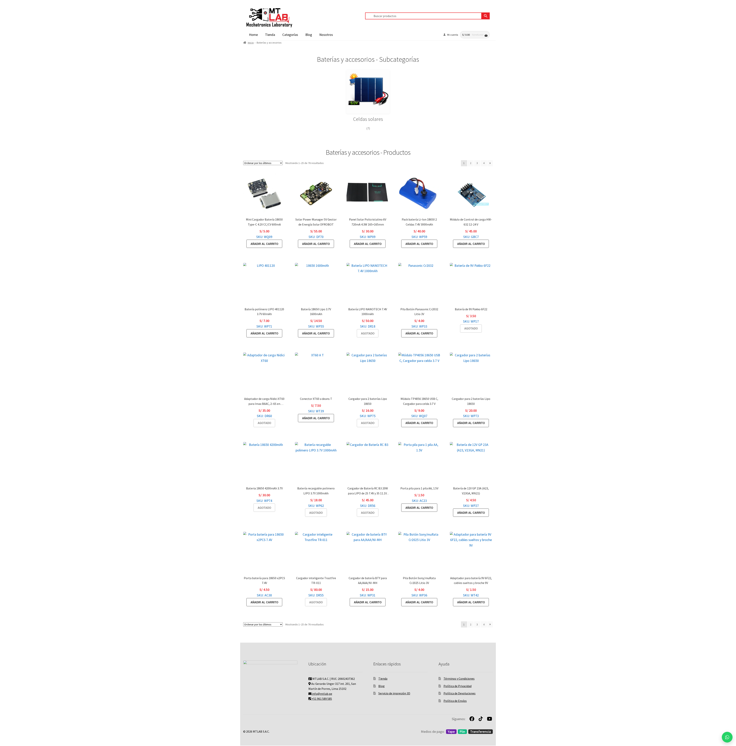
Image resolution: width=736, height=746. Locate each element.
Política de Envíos (455, 701)
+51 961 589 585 (321, 699)
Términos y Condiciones (459, 678)
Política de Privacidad (458, 686)
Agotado (368, 333)
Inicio (251, 42)
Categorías (290, 34)
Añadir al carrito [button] (264, 244)
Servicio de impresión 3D (394, 693)
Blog (308, 34)
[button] (727, 737)
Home (253, 34)
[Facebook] (472, 719)
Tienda (270, 34)
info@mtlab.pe (321, 694)
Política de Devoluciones (460, 693)
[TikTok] (480, 719)
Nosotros (326, 34)
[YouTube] (489, 719)
